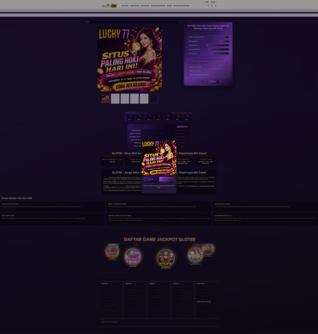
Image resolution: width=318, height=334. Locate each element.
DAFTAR (166, 179)
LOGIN (151, 179)
